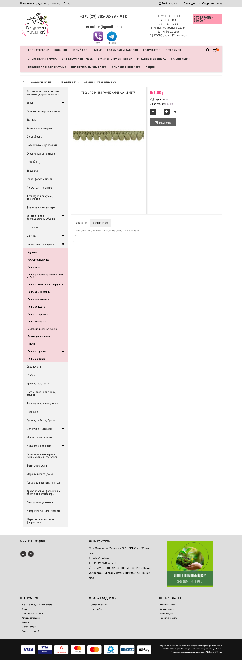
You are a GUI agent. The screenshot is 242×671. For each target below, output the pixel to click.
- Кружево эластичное (38, 259)
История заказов (167, 609)
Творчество (152, 50)
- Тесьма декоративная (38, 336)
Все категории (38, 50)
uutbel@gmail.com (106, 26)
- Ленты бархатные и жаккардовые (45, 284)
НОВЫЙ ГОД (34, 162)
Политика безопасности (32, 613)
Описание (81, 222)
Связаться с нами (99, 604)
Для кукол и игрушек (77, 58)
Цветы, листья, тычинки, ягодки (41, 393)
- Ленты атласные (36, 358)
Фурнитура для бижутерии (42, 403)
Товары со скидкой (30, 631)
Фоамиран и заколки (122, 50)
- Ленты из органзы (37, 351)
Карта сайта (96, 609)
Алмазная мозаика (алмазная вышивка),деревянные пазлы (44, 93)
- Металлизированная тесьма (42, 329)
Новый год (80, 50)
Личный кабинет (167, 604)
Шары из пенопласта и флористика (40, 521)
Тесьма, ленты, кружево (41, 244)
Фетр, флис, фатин (37, 465)
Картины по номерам (39, 128)
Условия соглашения (31, 618)
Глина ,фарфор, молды (40, 179)
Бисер (30, 102)
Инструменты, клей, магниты (44, 511)
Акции (150, 67)
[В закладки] (175, 112)
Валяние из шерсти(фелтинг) (44, 111)
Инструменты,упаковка (89, 67)
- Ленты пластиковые (38, 299)
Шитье (97, 50)
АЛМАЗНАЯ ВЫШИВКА (126, 67)
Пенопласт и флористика (47, 67)
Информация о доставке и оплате (40, 3)
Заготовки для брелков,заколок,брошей (41, 217)
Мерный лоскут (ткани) (40, 474)
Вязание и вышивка (151, 58)
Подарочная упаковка (40, 502)
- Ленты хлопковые (37, 321)
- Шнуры (31, 343)
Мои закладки (166, 613)
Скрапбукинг (180, 58)
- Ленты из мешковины (38, 291)
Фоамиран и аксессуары (41, 207)
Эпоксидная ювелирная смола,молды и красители (42, 456)
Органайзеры (35, 136)
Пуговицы (32, 227)
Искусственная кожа (39, 445)
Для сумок (173, 50)
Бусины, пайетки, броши (41, 420)
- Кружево (32, 252)
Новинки (60, 50)
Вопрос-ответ (100, 222)
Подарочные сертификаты (42, 145)
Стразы (31, 375)
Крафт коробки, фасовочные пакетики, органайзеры (44, 492)
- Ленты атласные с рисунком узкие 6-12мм (45, 275)
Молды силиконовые (39, 437)
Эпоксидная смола (42, 58)
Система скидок (29, 627)
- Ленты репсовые (36, 306)
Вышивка (32, 170)
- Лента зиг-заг (34, 267)
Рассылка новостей (169, 618)
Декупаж (32, 235)
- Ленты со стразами (37, 314)
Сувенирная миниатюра (41, 153)
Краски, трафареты (38, 383)
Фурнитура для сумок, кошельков (40, 197)
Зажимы (31, 119)
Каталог (25, 622)
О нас (66, 3)
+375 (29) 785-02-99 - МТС (103, 16)
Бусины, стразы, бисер (115, 58)
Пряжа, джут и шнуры (40, 187)
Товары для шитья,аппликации (45, 482)
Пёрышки (32, 411)
